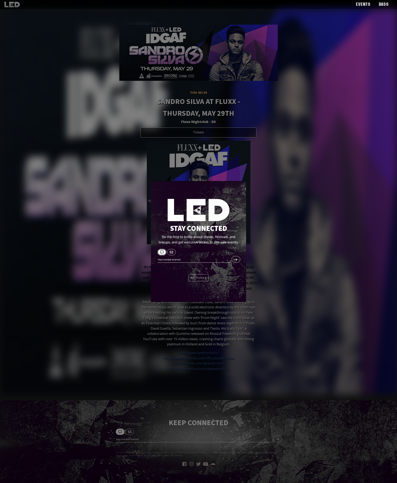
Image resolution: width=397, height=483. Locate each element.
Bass (384, 4)
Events (363, 4)
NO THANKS (198, 277)
